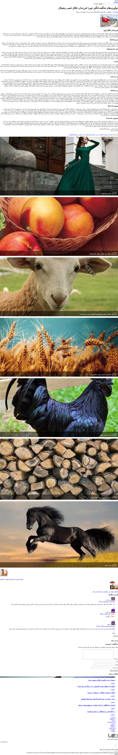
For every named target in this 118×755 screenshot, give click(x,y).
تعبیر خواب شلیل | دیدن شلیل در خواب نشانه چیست (103, 254)
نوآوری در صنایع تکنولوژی (75, 134)
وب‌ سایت (115, 667)
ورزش (113, 723)
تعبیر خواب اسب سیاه (111, 565)
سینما (113, 720)
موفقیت (116, 2)
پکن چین (110, 134)
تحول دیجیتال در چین (101, 134)
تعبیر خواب (115, 192)
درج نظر (115, 636)
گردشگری (112, 719)
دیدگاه (116, 659)
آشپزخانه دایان (111, 722)
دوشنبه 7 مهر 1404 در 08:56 (107, 613)
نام (117, 661)
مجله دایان (115, 12)
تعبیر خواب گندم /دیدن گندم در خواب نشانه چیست (103, 374)
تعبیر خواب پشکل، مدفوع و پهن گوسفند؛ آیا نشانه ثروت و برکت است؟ (98, 314)
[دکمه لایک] (117, 133)
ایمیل (116, 664)
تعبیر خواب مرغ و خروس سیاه (109, 435)
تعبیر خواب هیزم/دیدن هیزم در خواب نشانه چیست (103, 497)
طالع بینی (112, 729)
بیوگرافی (112, 725)
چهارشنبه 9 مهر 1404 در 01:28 (107, 601)
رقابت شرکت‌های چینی (89, 134)
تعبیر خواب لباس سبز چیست (109, 193)
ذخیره (116, 754)
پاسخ (113, 608)
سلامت (113, 717)
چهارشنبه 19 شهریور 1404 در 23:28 (105, 626)
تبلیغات (113, 731)
